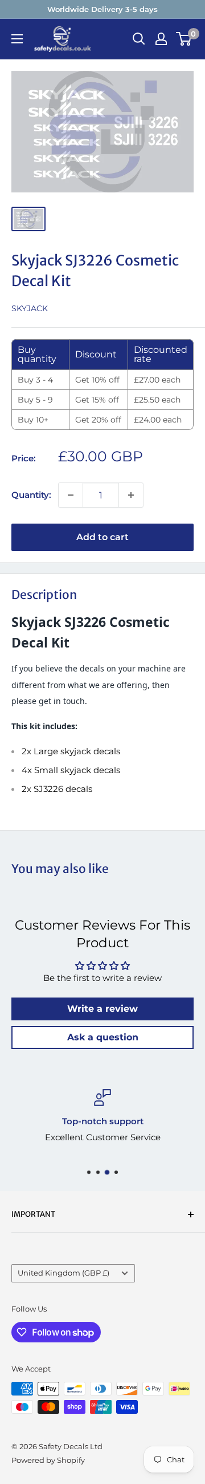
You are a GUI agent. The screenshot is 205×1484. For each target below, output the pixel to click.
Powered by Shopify (48, 1460)
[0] (184, 39)
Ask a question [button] (102, 1037)
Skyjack (29, 308)
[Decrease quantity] (71, 495)
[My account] (161, 39)
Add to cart (102, 537)
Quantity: (31, 494)
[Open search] (139, 39)
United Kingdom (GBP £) (63, 1273)
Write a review (102, 1008)
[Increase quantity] (131, 495)
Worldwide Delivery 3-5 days (102, 9)
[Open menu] (17, 38)
